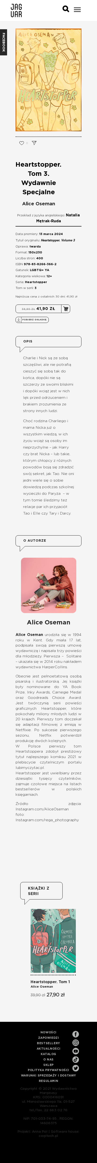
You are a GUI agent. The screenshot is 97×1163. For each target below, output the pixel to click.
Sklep (48, 1065)
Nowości (48, 1032)
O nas (48, 1059)
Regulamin (48, 1081)
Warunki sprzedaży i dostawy (48, 1075)
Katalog (48, 1054)
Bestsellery (48, 1043)
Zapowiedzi (48, 1037)
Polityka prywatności (48, 1070)
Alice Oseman (38, 204)
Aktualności (49, 1048)
